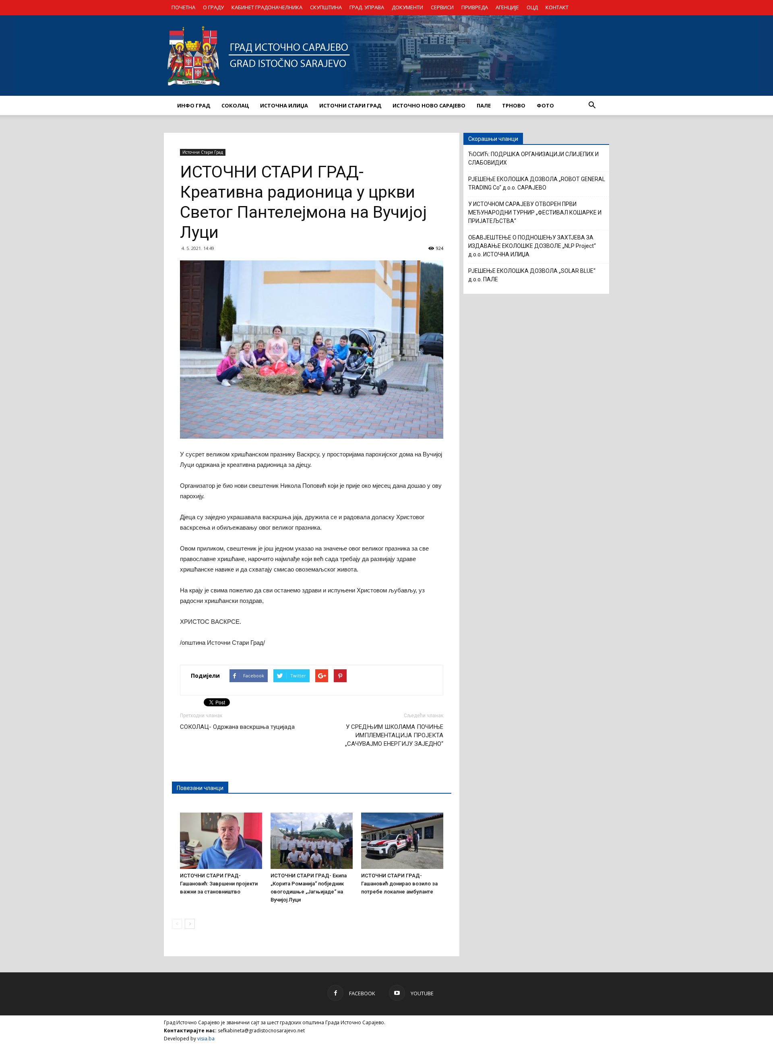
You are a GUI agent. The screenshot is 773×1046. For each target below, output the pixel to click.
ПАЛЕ (484, 105)
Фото (545, 105)
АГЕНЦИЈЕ (507, 7)
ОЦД (532, 7)
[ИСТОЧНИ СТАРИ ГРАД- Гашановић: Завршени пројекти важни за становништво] (221, 841)
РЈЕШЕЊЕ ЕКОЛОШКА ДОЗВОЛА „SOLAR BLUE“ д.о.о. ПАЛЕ (531, 275)
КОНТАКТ (557, 7)
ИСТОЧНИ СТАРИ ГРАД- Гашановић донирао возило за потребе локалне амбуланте (399, 884)
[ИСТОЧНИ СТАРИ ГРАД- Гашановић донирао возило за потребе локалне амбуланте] (402, 841)
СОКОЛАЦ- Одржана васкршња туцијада (237, 726)
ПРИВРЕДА (474, 7)
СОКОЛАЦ (235, 105)
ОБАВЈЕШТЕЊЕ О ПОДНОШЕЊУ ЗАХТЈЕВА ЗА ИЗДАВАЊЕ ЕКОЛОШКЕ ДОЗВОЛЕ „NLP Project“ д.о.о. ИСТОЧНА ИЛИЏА (532, 246)
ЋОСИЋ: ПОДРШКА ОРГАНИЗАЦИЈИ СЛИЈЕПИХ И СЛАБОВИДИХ (533, 158)
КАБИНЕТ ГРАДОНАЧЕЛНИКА (266, 7)
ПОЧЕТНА (183, 7)
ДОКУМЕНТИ (407, 7)
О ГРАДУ (213, 7)
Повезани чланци (200, 788)
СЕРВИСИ (442, 7)
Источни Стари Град (202, 152)
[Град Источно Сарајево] (386, 55)
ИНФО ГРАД (193, 105)
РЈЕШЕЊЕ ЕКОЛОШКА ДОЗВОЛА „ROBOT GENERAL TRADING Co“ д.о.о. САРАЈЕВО (536, 183)
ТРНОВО (513, 105)
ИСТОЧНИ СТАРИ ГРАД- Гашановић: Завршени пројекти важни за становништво (219, 884)
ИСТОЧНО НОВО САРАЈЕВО (429, 105)
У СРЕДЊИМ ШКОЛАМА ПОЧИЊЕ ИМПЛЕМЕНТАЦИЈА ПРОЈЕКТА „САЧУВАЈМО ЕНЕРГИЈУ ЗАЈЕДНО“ (394, 735)
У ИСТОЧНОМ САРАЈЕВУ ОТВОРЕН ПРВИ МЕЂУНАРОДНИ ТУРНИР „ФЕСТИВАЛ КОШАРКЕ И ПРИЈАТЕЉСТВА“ (534, 212)
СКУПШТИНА (326, 7)
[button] (591, 105)
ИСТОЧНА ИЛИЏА (284, 105)
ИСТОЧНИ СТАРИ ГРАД (350, 105)
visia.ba (206, 1038)
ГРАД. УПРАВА (366, 7)
